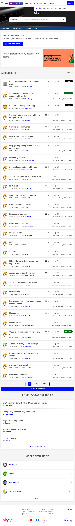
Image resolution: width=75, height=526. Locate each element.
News (39, 3)
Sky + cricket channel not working (24, 282)
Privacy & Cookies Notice (29, 511)
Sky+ (37, 13)
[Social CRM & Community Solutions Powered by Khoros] (67, 520)
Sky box (12, 252)
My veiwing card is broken (14, 429)
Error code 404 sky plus (19, 365)
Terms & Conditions (47, 509)
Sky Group (25, 515)
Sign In (70, 3)
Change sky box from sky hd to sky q (19, 412)
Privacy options (26, 509)
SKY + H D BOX (9, 438)
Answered (68, 93)
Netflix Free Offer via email (21, 136)
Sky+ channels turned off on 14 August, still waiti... (25, 403)
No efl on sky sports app (24, 106)
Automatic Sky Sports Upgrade (22, 195)
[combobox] (42, 19)
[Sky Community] (13, 3)
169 (44, 384)
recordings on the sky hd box (22, 273)
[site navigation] (2, 3)
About (52, 3)
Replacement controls (18, 375)
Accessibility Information (46, 511)
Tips (45, 3)
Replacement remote (18, 214)
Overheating (14, 292)
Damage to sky (15, 233)
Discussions (30, 3)
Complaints (25, 513)
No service (14, 313)
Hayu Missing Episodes (13, 421)
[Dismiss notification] (72, 8)
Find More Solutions (37, 446)
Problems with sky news (20, 205)
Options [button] (67, 72)
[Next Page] (49, 384)
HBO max (13, 242)
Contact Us (50, 513)
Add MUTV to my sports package (23, 344)
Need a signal (15, 322)
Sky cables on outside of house (23, 167)
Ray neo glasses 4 (17, 158)
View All (37, 499)
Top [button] (70, 510)
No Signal (13, 186)
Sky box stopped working (20, 127)
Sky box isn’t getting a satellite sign (25, 176)
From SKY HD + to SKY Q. (20, 223)
